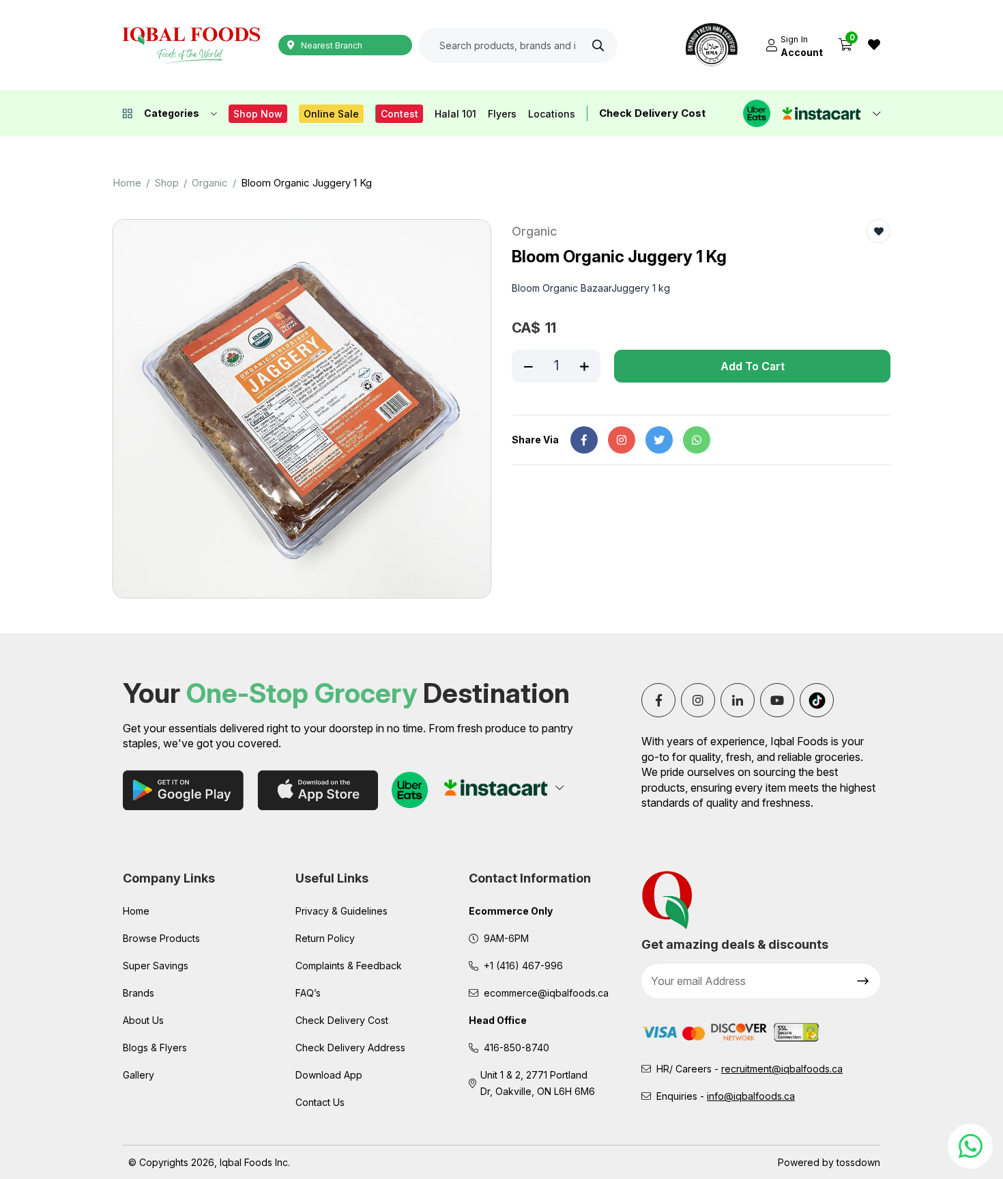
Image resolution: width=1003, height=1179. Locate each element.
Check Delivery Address (350, 1047)
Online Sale (331, 114)
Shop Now (257, 114)
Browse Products (161, 938)
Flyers (502, 114)
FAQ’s (308, 993)
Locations (551, 114)
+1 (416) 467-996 (523, 965)
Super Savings (155, 965)
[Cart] (845, 45)
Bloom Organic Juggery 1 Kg (306, 182)
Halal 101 (455, 114)
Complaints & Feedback (348, 965)
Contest (399, 114)
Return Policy (325, 938)
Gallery (138, 1075)
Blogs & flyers (155, 1047)
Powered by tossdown (829, 1162)
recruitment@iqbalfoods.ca (782, 1068)
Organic (210, 182)
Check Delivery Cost (652, 113)
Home (127, 182)
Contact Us (320, 1102)
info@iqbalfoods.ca (751, 1096)
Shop (166, 182)
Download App (328, 1075)
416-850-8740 (516, 1047)
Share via (535, 439)
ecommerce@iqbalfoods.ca (546, 993)
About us (143, 1020)
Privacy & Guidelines (341, 911)
